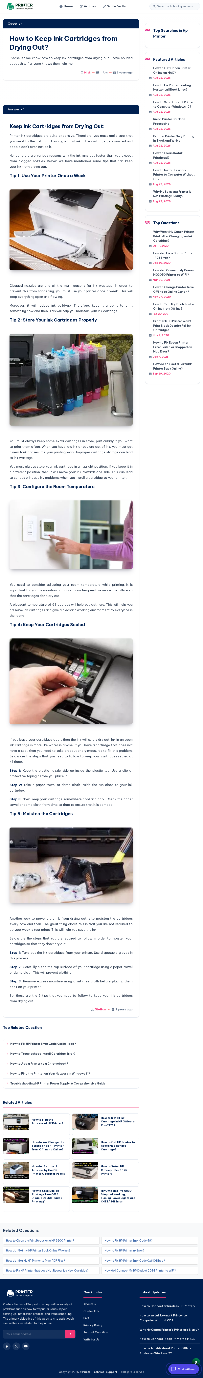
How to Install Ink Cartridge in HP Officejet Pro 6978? (118, 1121)
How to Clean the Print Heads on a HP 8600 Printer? (40, 1240)
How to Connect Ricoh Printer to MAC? (167, 1339)
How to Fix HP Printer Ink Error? (125, 1250)
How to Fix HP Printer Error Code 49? (129, 1240)
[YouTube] (26, 1346)
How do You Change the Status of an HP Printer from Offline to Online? (48, 1145)
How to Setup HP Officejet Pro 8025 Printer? (114, 1170)
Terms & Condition (95, 1332)
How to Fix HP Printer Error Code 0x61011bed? (43, 1044)
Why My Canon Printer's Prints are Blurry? (169, 1330)
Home (68, 6)
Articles (90, 6)
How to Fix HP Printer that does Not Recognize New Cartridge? (47, 1270)
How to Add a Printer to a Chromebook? (39, 1063)
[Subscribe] (70, 1334)
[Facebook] (7, 1346)
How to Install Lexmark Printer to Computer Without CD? (174, 174)
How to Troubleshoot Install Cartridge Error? (43, 1053)
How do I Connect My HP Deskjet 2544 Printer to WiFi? (140, 1270)
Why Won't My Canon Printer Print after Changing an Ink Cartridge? (173, 236)
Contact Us (91, 1311)
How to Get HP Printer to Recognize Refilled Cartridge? (118, 1145)
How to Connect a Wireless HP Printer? (167, 1306)
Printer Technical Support (99, 1371)
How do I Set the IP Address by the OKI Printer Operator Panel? (48, 1170)
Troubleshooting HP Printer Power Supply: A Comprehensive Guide (57, 1083)
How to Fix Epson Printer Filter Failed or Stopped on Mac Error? (172, 347)
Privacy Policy (92, 1325)
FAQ (86, 1318)
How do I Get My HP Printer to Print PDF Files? (35, 1260)
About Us (89, 1304)
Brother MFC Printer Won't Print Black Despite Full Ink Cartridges (172, 325)
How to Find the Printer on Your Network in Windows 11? (50, 1073)
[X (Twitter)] (16, 1346)
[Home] (19, 6)
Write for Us (116, 6)
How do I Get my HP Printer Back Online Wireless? (38, 1250)
